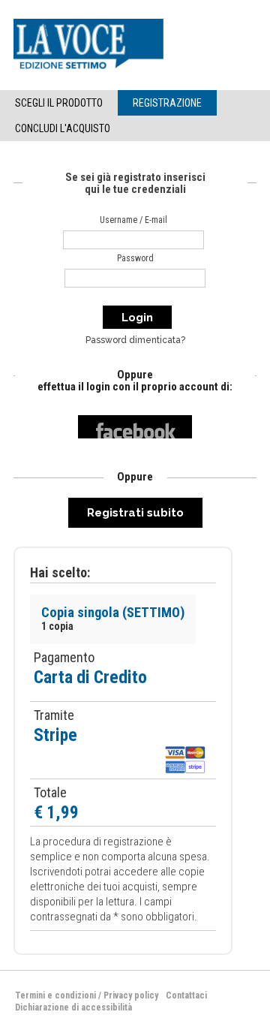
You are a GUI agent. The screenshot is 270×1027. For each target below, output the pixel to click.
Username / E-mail (133, 220)
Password (135, 258)
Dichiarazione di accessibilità (73, 1007)
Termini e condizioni (55, 995)
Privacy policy (131, 995)
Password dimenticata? (135, 340)
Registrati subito (135, 513)
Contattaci (186, 995)
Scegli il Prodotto (59, 103)
